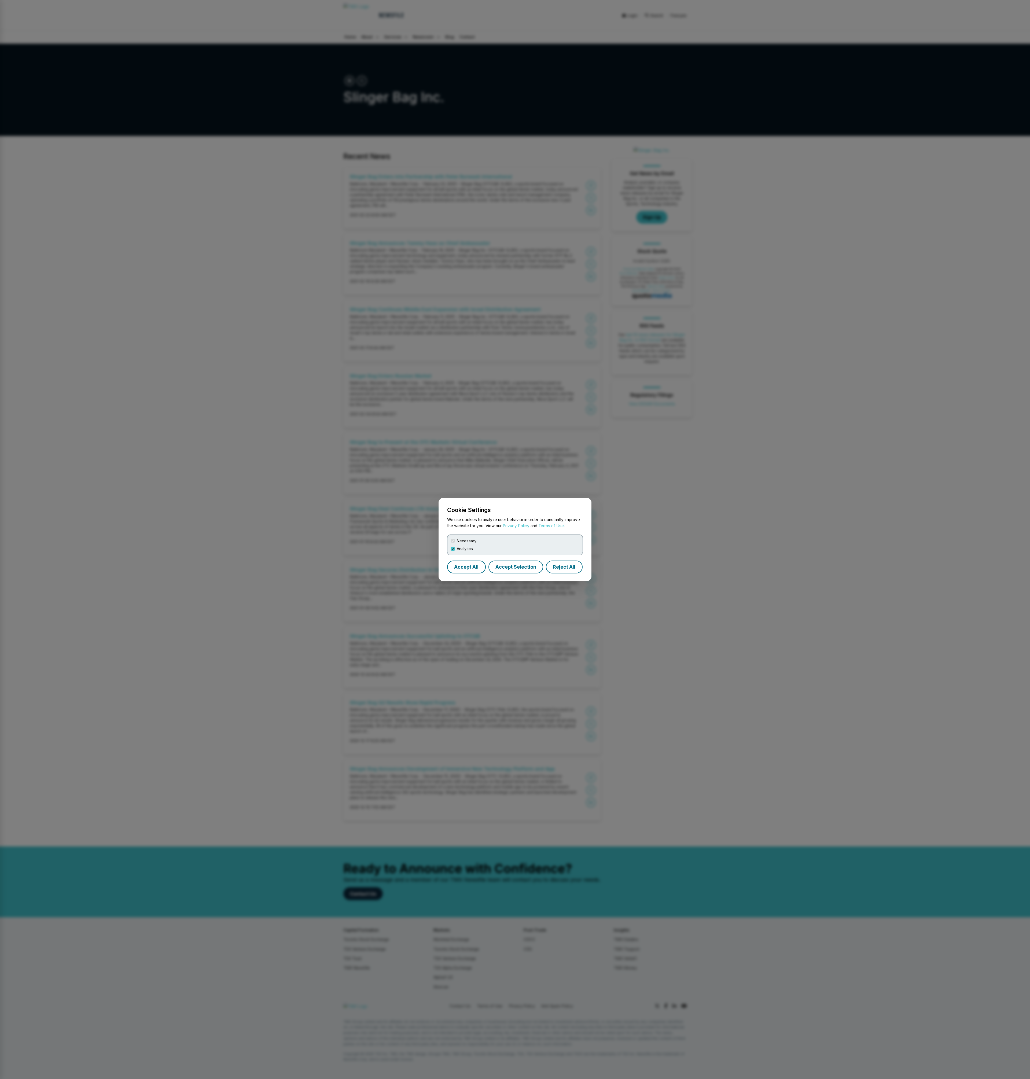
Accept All (466, 567)
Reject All (564, 567)
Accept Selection (515, 567)
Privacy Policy (516, 525)
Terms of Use (551, 525)
